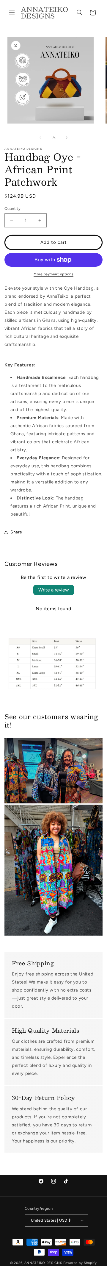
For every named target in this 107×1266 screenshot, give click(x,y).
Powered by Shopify (80, 1263)
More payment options (53, 274)
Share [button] (16, 532)
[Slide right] (66, 137)
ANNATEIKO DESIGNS (44, 1263)
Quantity (12, 208)
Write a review (53, 590)
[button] (11, 12)
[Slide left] (40, 137)
